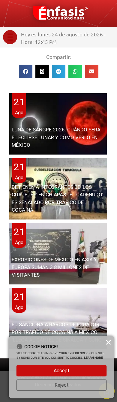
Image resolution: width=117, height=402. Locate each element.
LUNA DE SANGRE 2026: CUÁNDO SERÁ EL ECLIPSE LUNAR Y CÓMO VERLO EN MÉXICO (56, 137)
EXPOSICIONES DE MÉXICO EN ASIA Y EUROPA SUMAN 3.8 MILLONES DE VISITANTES (54, 267)
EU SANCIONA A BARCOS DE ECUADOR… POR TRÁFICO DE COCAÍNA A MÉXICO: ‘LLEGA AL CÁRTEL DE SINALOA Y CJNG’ (57, 332)
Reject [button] (62, 385)
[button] (25, 71)
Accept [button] (62, 370)
